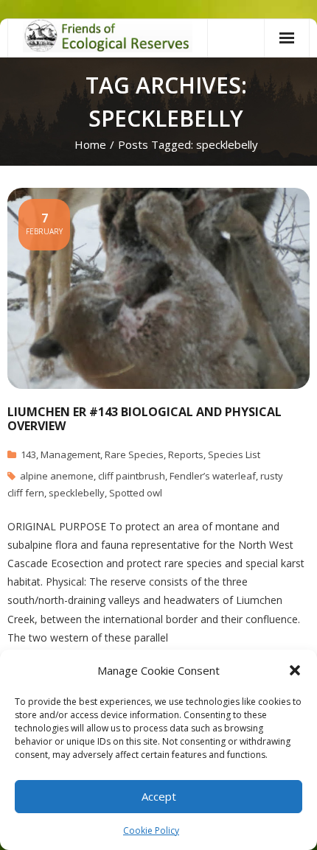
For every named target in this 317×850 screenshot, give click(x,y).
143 (28, 454)
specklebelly (77, 492)
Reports (185, 454)
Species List (234, 454)
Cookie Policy (151, 830)
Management (70, 454)
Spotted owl (135, 492)
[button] (295, 670)
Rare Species (134, 454)
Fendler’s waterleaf (213, 475)
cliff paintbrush (131, 475)
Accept (159, 796)
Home (90, 144)
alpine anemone (57, 475)
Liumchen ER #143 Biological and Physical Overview (144, 419)
